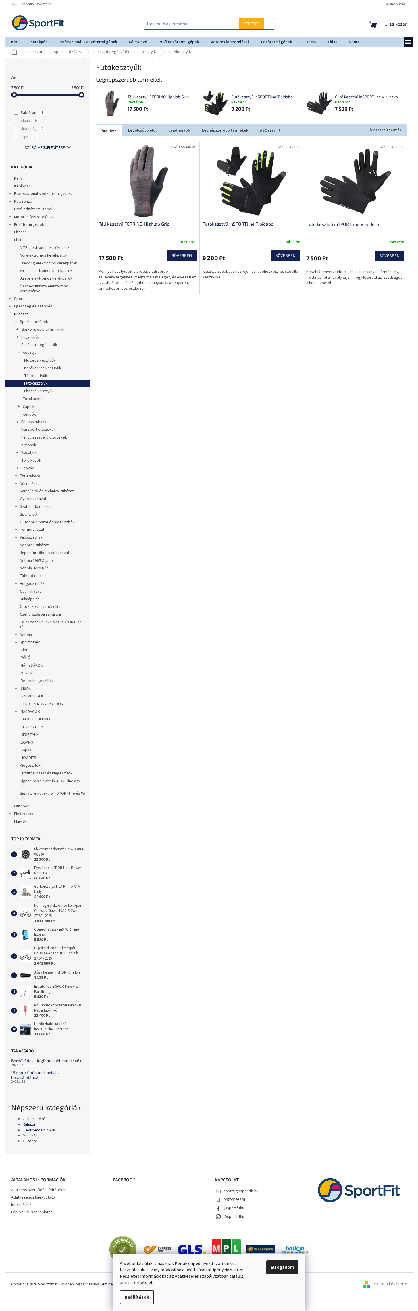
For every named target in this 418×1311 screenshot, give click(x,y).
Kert (18, 178)
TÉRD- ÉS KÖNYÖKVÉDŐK (41, 704)
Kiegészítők (30, 765)
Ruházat (21, 314)
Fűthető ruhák (32, 576)
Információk (21, 1205)
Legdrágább (179, 130)
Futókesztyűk (36, 383)
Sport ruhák (30, 642)
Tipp (28, 137)
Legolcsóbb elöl (142, 130)
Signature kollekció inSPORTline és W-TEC (52, 796)
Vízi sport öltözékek (38, 429)
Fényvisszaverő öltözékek (44, 437)
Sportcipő (28, 514)
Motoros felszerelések (34, 217)
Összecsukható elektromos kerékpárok (44, 288)
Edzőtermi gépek (29, 225)
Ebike (19, 240)
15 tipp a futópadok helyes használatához (35, 1074)
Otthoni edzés (35, 1119)
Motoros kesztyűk (39, 360)
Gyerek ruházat (33, 499)
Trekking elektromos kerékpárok (48, 263)
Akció (29, 121)
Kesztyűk (31, 352)
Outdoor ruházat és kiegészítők (47, 522)
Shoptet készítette (390, 1284)
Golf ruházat (30, 591)
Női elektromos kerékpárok (43, 255)
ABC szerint (270, 130)
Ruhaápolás (30, 599)
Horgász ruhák (32, 584)
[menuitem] (15, 42)
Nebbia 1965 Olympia (38, 561)
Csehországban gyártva (40, 614)
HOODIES (28, 758)
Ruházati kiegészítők (39, 345)
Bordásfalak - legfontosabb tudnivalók (46, 1060)
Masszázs (31, 1136)
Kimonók (28, 445)
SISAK (26, 688)
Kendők (29, 414)
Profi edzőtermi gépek (33, 209)
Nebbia (26, 635)
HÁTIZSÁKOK (31, 665)
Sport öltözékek (34, 322)
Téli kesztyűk (35, 376)
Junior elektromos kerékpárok (46, 278)
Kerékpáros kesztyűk (42, 368)
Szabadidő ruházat (36, 507)
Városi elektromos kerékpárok (46, 271)
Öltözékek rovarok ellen (40, 607)
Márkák (20, 821)
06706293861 (235, 1200)
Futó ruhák (30, 337)
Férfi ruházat (31, 476)
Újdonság (32, 129)
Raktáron (32, 113)
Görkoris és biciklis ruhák (42, 329)
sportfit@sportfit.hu (241, 1191)
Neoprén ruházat (34, 545)
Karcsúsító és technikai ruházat (47, 491)
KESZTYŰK (30, 735)
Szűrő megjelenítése (45, 148)
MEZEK (26, 673)
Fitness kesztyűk (38, 391)
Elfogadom (282, 1267)
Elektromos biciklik (39, 1130)
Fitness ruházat (34, 422)
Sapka (25, 750)
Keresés (262, 23)
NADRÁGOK (30, 712)
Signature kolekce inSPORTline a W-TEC (50, 783)
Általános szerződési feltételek (38, 1190)
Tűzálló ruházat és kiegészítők (46, 773)
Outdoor (21, 806)
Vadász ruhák (31, 537)
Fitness (20, 232)
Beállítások (137, 1297)
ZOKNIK (27, 742)
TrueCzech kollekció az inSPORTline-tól (51, 624)
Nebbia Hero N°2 (34, 568)
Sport (19, 299)
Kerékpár (22, 186)
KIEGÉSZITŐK (32, 727)
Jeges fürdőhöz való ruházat (44, 553)
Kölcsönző (23, 201)
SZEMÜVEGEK (31, 696)
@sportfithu (234, 1208)
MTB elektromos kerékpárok (45, 248)
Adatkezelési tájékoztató (33, 1197)
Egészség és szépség (33, 306)
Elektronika (23, 814)
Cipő (24, 650)
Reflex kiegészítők (36, 681)
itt (130, 1282)
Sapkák (29, 407)
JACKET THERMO (35, 719)
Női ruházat (29, 484)
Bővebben (182, 255)
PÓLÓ (25, 658)
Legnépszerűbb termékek (225, 130)
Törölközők (33, 399)
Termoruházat (32, 530)
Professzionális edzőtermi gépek (43, 194)
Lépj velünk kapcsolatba (32, 1212)
